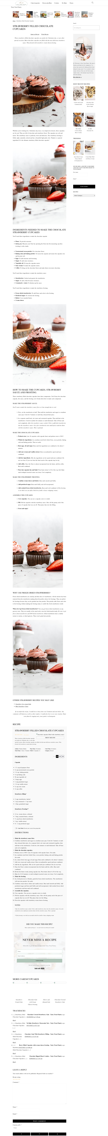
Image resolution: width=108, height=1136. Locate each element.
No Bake (64, 3)
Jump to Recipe (35, 34)
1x (57, 756)
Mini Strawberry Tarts (22, 706)
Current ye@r (17, 1125)
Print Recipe (44, 34)
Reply (14, 1020)
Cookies (56, 3)
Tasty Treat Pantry (16, 7)
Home (14, 21)
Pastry (71, 3)
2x (60, 756)
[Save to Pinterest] (39, 1134)
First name (75, 172)
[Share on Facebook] (21, 1134)
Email (15, 1114)
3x (63, 756)
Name (15, 1107)
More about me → (77, 77)
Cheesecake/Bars (47, 3)
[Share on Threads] (57, 1134)
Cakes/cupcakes (35, 3)
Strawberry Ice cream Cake (23, 704)
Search (74, 23)
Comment (16, 1082)
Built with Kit (39, 968)
